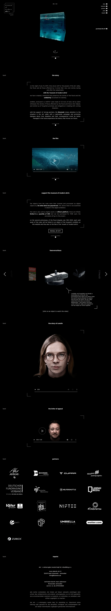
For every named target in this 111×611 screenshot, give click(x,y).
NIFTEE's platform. (63, 212)
